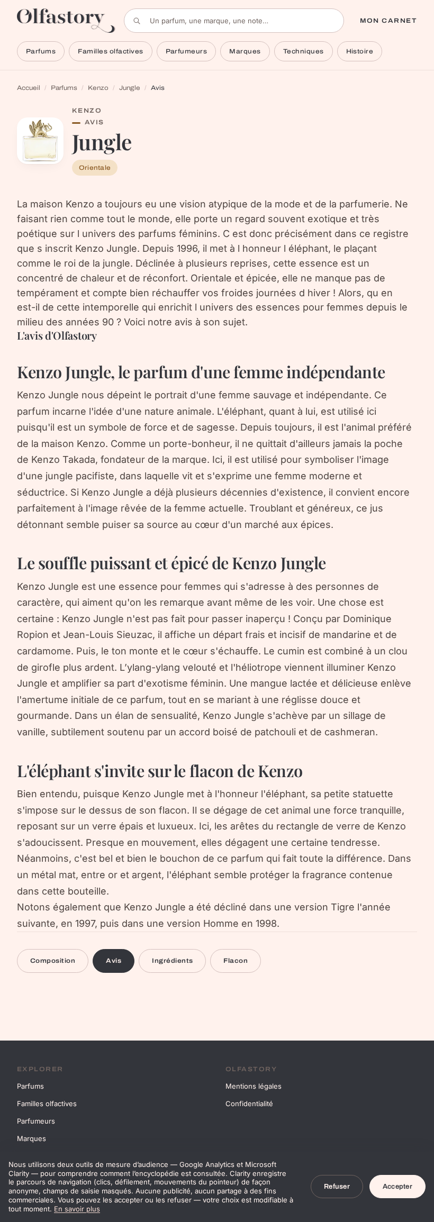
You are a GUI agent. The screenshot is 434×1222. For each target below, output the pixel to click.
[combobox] (234, 20)
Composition (52, 960)
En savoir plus (77, 1209)
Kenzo (98, 88)
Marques (244, 51)
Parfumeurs (186, 51)
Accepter (397, 1186)
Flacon (235, 960)
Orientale (95, 167)
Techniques (303, 51)
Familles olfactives (110, 51)
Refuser (337, 1186)
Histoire (360, 51)
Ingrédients (172, 960)
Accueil (28, 88)
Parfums (41, 51)
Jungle (129, 88)
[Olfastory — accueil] (66, 20)
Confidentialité (249, 1103)
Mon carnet (388, 20)
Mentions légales (253, 1086)
